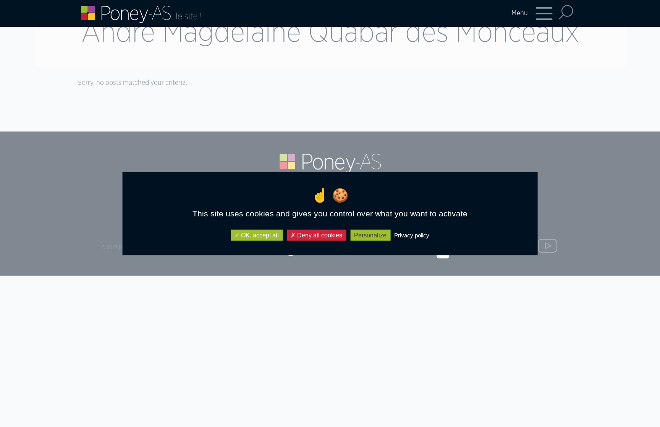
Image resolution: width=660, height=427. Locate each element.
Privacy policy (411, 235)
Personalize (370, 235)
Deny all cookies (319, 235)
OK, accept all (259, 235)
